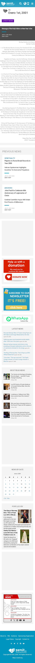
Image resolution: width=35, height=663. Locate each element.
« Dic (5, 498)
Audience (14, 636)
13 (25, 484)
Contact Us (25, 639)
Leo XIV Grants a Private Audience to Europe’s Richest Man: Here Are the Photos (20, 386)
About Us (3, 636)
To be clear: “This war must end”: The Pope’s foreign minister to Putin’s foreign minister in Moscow (16, 359)
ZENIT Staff (5, 36)
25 (17, 491)
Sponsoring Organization (26, 636)
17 (13, 487)
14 (29, 484)
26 (21, 491)
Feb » (8, 498)
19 (21, 487)
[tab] (11, 596)
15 (5, 487)
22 (5, 491)
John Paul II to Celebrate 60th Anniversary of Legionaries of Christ (15, 193)
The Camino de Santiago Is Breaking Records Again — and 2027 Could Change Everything (21, 376)
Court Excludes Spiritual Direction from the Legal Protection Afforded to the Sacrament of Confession (21, 414)
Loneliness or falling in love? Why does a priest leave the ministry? (20, 395)
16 (9, 487)
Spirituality (9, 158)
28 (29, 491)
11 (17, 484)
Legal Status (10, 639)
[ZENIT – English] (10, 4)
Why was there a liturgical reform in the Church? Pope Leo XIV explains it (21, 404)
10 (13, 484)
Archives (8, 188)
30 (9, 494)
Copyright (18, 639)
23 (9, 491)
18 (17, 487)
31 (13, 494)
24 (13, 491)
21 (29, 487)
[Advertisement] (17, 238)
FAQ (8, 636)
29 (5, 494)
